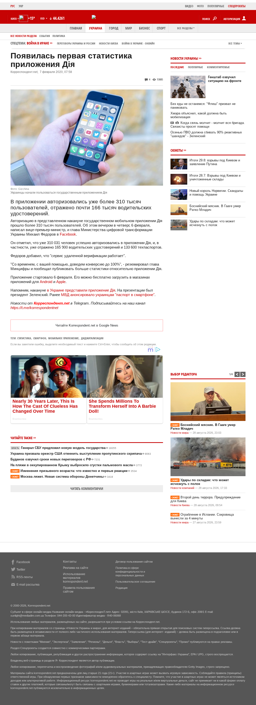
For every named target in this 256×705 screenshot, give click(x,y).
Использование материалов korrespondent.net (75, 577)
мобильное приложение (63, 338)
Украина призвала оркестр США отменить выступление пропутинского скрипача (80, 453)
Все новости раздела (23, 36)
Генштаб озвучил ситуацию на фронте (224, 79)
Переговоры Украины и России (76, 43)
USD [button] (42, 18)
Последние (177, 67)
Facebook (68, 234)
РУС (12, 6)
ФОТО (200, 6)
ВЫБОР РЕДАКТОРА (183, 374)
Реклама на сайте (75, 568)
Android (46, 282)
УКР (21, 6)
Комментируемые (218, 67)
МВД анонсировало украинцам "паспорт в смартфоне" (107, 295)
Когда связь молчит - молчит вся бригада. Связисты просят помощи (207, 124)
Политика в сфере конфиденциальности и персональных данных (130, 571)
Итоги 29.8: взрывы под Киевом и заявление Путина (215, 162)
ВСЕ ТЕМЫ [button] (234, 43)
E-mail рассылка (28, 584)
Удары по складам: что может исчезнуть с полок (212, 223)
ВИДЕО (189, 6)
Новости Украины (184, 58)
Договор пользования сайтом (134, 561)
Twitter (20, 569)
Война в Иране (90, 43)
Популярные (195, 67)
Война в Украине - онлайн (138, 43)
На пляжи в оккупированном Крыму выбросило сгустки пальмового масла (76, 465)
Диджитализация (92, 338)
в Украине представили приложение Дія (81, 290)
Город (113, 28)
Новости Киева (180, 505)
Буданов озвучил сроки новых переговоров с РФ (55, 459)
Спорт (161, 28)
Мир (128, 28)
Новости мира (179, 432)
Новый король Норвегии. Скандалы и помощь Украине (216, 192)
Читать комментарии (86, 488)
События (44, 36)
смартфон (39, 338)
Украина (95, 28)
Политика (58, 36)
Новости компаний (182, 487)
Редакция (122, 587)
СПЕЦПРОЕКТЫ (237, 6)
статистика (24, 338)
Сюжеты (176, 150)
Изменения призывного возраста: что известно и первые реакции (74, 471)
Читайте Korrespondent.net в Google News (87, 325)
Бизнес (144, 28)
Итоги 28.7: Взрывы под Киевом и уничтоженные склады (215, 177)
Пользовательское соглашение (135, 581)
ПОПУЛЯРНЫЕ (216, 6)
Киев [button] (14, 18)
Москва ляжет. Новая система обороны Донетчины (62, 476)
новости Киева (108, 43)
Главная (76, 28)
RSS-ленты (24, 577)
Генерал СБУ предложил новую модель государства (64, 448)
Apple (61, 282)
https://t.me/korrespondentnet (34, 308)
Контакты (69, 561)
